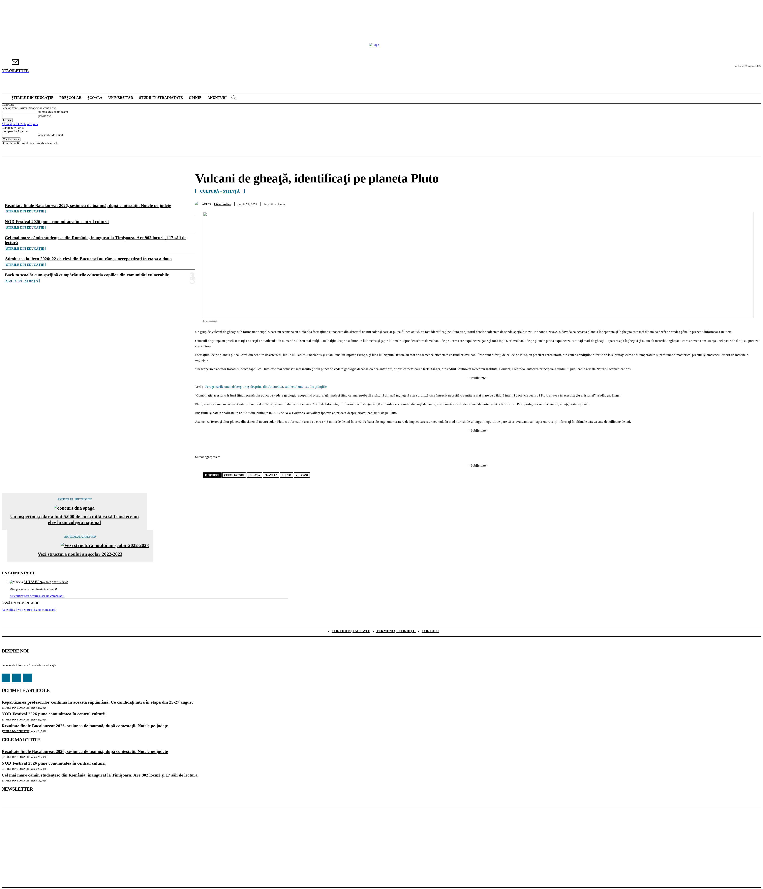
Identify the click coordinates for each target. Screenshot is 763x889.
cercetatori (234, 475)
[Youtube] (27, 678)
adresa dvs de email (50, 135)
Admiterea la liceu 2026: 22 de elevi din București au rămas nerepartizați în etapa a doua (88, 258)
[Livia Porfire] (198, 204)
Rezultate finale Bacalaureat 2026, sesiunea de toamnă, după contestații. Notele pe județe (88, 205)
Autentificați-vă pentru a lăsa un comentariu (37, 596)
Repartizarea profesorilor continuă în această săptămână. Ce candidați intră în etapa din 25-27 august (97, 702)
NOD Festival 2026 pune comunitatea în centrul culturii (57, 221)
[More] (754, 203)
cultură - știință (22, 280)
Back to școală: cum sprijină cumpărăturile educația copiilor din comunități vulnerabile (87, 274)
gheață (254, 475)
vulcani (302, 475)
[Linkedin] (740, 203)
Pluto (286, 475)
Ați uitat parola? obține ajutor (20, 124)
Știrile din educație (25, 211)
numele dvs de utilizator (53, 111)
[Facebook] (682, 203)
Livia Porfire (222, 204)
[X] (697, 203)
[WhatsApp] (725, 203)
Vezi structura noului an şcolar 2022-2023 (80, 554)
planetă (271, 475)
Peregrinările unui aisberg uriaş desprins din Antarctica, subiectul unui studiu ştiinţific (266, 387)
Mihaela (33, 582)
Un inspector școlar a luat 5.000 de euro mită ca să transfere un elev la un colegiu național (74, 519)
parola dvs (44, 116)
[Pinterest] (711, 203)
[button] (233, 97)
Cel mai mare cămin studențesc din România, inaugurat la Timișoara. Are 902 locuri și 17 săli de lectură (95, 240)
